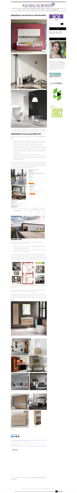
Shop (38, 9)
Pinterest (57, 32)
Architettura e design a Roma (34, 488)
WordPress (52, 488)
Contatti (48, 9)
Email (60, 32)
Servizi (42, 9)
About (23, 9)
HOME (19, 9)
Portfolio (33, 9)
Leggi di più (60, 491)
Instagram (53, 32)
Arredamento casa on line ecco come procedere (28, 15)
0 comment (22, 17)
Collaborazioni (55, 9)
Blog (28, 9)
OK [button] (56, 491)
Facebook (50, 32)
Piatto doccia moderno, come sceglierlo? (21, 441)
